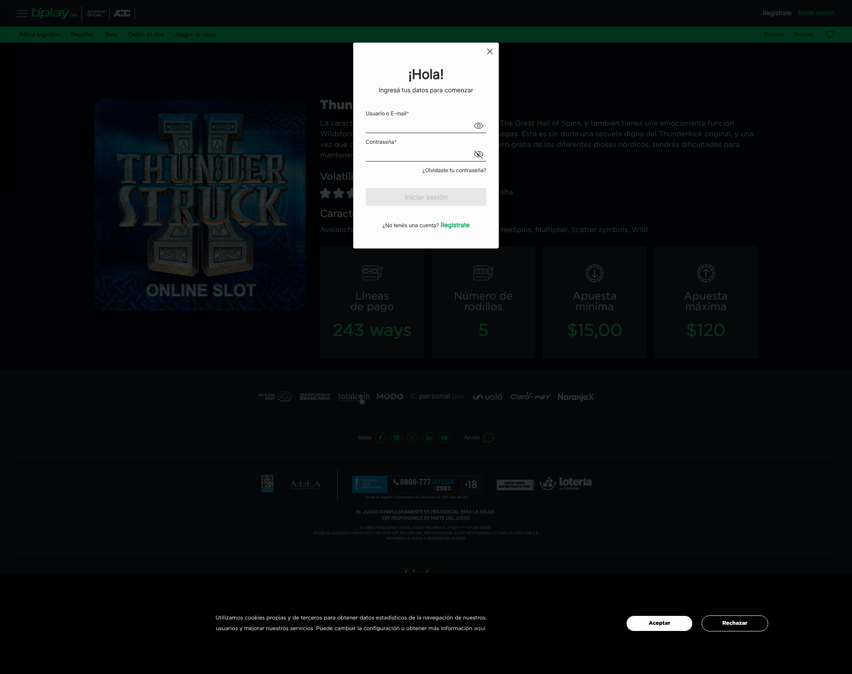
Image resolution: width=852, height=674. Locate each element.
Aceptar (660, 623)
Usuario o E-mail (387, 113)
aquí (479, 628)
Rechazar (734, 623)
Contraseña (381, 141)
